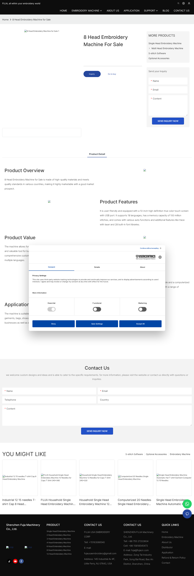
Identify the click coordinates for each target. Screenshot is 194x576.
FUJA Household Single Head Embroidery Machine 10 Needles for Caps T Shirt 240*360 (58, 502)
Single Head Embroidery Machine (61, 531)
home (5, 19)
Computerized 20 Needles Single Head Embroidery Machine (134, 502)
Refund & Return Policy (174, 557)
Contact (166, 562)
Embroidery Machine (180, 454)
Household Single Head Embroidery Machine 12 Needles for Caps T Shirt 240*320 (95, 502)
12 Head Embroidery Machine (59, 554)
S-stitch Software (134, 454)
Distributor (167, 547)
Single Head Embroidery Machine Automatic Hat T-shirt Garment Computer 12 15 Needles (173, 502)
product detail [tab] (97, 154)
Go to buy (112, 74)
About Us (167, 542)
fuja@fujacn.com (140, 550)
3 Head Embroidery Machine (59, 539)
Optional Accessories (156, 454)
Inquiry (92, 74)
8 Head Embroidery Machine (59, 550)
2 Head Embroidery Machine (59, 535)
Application (168, 552)
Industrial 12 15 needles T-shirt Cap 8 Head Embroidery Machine (19, 502)
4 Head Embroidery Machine (59, 542)
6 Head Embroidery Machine (59, 546)
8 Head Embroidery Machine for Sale (31, 19)
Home (165, 532)
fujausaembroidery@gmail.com (100, 553)
